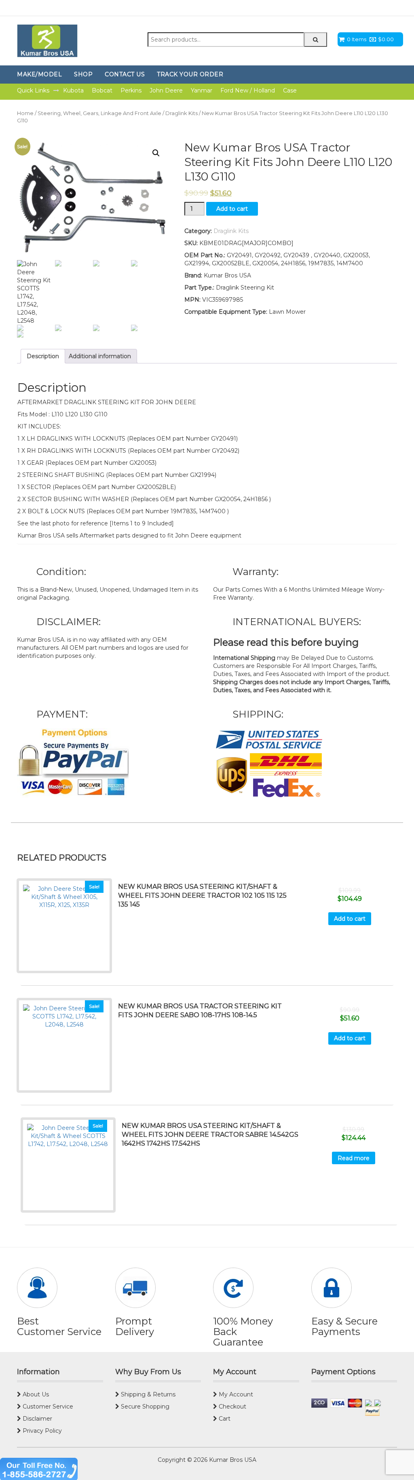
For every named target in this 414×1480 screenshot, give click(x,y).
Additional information (100, 356)
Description (43, 356)
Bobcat (102, 90)
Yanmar (201, 90)
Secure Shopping (144, 1406)
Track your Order (190, 74)
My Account (235, 1394)
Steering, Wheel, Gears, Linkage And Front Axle (99, 113)
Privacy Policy (41, 1430)
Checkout (231, 1406)
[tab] (43, 356)
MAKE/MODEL (39, 74)
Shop (83, 74)
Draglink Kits (181, 113)
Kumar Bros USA (231, 1459)
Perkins (131, 90)
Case (290, 90)
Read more (354, 1158)
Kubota (73, 90)
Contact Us (125, 74)
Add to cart (232, 208)
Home (25, 113)
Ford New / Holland (247, 90)
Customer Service (47, 1406)
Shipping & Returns (147, 1394)
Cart (223, 1418)
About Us (35, 1394)
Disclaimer (36, 1418)
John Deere (166, 90)
